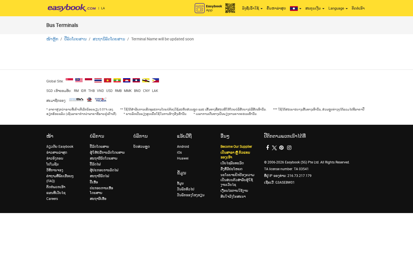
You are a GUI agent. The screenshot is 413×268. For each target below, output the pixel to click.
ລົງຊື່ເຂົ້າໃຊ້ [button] (251, 8)
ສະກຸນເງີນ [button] (313, 8)
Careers (52, 199)
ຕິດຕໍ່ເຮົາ (358, 8)
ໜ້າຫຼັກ (52, 39)
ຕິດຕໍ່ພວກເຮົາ (55, 187)
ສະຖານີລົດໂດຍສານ (109, 39)
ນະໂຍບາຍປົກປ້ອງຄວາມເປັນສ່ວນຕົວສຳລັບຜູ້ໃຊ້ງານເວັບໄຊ (237, 179)
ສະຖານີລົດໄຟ (99, 176)
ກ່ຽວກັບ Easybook (59, 147)
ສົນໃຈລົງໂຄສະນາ (233, 196)
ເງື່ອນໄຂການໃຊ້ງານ (234, 191)
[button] (295, 8)
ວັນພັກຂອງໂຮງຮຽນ (191, 195)
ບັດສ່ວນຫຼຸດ (141, 147)
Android (183, 147)
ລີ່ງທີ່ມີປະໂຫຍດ (231, 169)
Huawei (183, 158)
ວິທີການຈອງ (54, 170)
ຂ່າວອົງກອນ (54, 158)
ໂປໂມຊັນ (52, 164)
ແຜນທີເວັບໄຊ (55, 193)
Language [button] (336, 8)
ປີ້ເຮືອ (94, 182)
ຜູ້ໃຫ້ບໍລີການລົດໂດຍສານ (107, 152)
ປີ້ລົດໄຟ (95, 164)
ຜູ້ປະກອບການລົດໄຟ (104, 170)
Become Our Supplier (236, 147)
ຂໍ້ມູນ (180, 183)
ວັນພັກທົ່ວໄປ (185, 189)
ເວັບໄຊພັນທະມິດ (232, 163)
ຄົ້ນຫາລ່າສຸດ (276, 8)
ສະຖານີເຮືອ (98, 199)
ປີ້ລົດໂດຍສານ (75, 39)
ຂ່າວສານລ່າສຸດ (56, 152)
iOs (179, 152)
